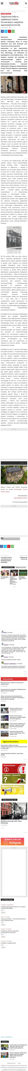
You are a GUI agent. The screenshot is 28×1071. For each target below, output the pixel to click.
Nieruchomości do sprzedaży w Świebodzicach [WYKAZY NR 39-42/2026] (13, 690)
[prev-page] (13, 586)
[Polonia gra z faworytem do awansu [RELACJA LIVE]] (23, 573)
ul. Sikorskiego (16, 538)
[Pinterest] (9, 31)
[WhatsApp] (13, 31)
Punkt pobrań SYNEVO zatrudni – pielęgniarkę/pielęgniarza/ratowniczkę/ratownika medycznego (14, 747)
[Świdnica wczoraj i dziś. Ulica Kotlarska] (14, 811)
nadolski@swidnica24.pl (20, 498)
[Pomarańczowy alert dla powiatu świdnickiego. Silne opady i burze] (5, 734)
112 (3, 705)
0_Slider (8, 11)
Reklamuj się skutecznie (23, 558)
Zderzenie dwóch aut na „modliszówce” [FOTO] (16, 709)
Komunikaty (8, 679)
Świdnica (10, 538)
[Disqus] (14, 608)
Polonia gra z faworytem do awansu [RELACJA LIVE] (22, 578)
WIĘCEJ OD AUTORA (20, 567)
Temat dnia (8, 13)
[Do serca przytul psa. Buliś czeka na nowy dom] (5, 573)
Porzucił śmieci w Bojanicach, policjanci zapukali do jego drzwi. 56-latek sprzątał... (17, 725)
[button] (25, 3)
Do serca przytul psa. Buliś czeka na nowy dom (5, 577)
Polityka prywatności (11, 1063)
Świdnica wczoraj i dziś (9, 800)
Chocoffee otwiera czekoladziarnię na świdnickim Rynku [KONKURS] (6, 560)
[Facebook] (2, 31)
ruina (6, 538)
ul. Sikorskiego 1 (5, 539)
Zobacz (3, 912)
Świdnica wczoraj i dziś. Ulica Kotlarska (11, 822)
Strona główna (3, 11)
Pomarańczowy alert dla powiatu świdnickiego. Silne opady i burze (17, 733)
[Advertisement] (14, 445)
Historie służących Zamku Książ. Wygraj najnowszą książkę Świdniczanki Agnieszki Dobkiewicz (18, 1055)
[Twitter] (5, 31)
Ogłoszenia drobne (10, 741)
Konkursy (5, 1042)
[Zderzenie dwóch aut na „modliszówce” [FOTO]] (5, 710)
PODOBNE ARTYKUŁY (8, 567)
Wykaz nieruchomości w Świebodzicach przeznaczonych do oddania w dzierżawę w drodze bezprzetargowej (12, 697)
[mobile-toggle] (2, 3)
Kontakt (19, 1063)
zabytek (17, 539)
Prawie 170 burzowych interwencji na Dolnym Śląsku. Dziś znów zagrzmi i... (18, 717)
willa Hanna (12, 539)
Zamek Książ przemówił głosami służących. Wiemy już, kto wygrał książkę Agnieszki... (18, 1046)
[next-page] (15, 586)
